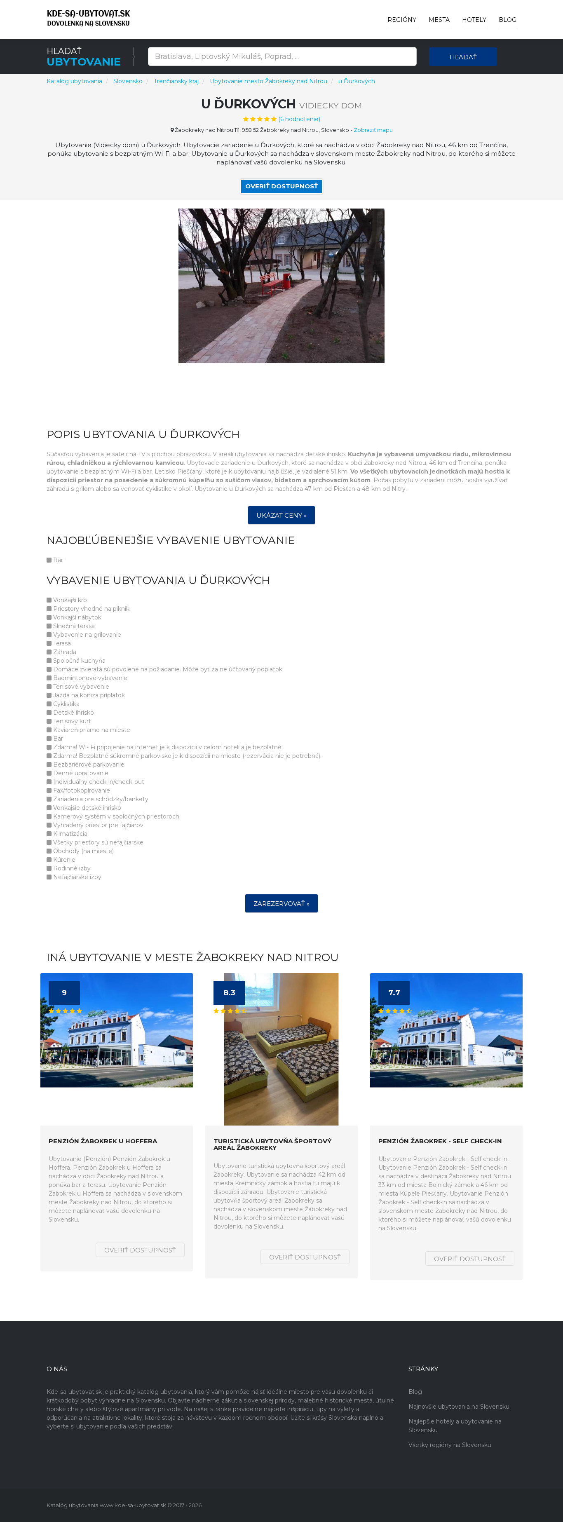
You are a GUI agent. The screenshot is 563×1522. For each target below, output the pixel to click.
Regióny (401, 19)
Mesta (439, 19)
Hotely (474, 19)
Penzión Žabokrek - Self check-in (440, 1141)
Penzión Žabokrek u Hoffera (103, 1141)
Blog (507, 19)
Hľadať (463, 57)
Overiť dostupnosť (281, 186)
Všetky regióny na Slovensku (449, 1445)
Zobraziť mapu (373, 130)
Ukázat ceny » (281, 515)
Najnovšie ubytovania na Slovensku (458, 1406)
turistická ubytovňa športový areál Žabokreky (272, 1144)
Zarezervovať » (281, 904)
